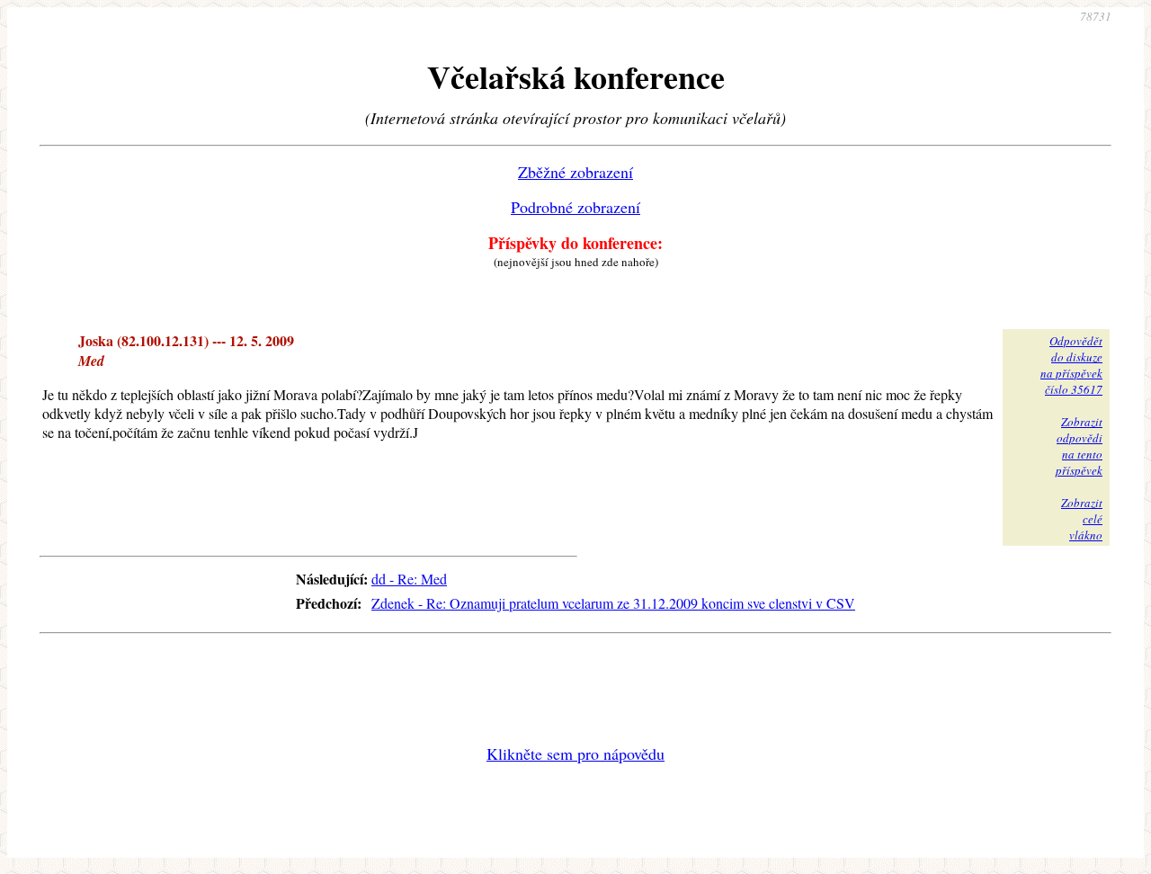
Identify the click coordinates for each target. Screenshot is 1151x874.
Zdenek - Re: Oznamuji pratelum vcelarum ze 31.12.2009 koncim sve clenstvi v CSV (613, 602)
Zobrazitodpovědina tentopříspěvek (1079, 446)
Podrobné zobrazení (575, 207)
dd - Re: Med (409, 578)
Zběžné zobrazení (575, 172)
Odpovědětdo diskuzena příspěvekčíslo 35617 (1071, 365)
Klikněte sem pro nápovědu (575, 753)
